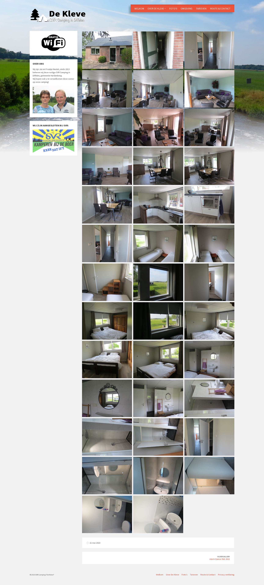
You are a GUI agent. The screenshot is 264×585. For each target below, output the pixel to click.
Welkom (139, 8)
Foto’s (173, 8)
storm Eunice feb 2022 (219, 559)
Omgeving (186, 8)
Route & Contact (220, 8)
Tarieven (201, 8)
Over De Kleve (156, 8)
